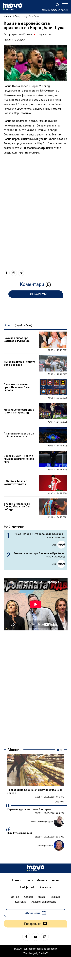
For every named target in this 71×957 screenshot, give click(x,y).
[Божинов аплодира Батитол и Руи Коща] (53, 340)
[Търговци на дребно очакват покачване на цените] (35, 770)
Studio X (43, 953)
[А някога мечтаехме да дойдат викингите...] (53, 435)
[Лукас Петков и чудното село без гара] (53, 363)
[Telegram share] (21, 273)
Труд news (59, 801)
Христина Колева (22, 34)
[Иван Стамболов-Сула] (59, 821)
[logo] (12, 6)
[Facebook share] (7, 273)
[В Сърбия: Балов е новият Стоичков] (53, 483)
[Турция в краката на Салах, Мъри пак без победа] (53, 506)
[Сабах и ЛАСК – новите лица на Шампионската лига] (53, 459)
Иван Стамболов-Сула (42, 821)
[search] (57, 4)
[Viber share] (14, 273)
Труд (53, 544)
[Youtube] (35, 937)
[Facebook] (26, 937)
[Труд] (35, 868)
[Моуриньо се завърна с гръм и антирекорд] (53, 411)
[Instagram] (45, 937)
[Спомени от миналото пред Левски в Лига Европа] (53, 387)
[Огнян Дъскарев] (59, 845)
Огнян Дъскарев (45, 845)
